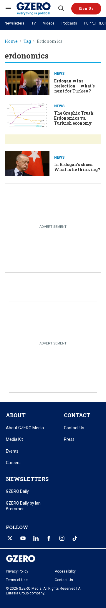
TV (34, 23)
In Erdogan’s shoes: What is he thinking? (77, 167)
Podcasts (69, 23)
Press (69, 439)
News (59, 73)
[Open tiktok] (75, 538)
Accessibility (65, 571)
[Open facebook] (49, 538)
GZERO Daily (17, 491)
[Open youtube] (23, 538)
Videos (48, 23)
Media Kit (14, 439)
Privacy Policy (17, 571)
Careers (13, 462)
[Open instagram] (62, 538)
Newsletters (14, 23)
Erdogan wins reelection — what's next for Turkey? (74, 86)
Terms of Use (17, 580)
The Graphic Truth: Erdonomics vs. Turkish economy (74, 118)
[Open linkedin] (36, 538)
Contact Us (74, 427)
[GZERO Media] (36, 8)
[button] (86, 8)
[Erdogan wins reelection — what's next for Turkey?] (27, 82)
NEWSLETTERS (27, 478)
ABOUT (16, 415)
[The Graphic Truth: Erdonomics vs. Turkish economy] (27, 114)
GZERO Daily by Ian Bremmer (23, 506)
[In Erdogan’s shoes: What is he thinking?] (27, 163)
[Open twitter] (10, 538)
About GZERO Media (25, 427)
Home (11, 41)
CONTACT (77, 415)
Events (12, 451)
